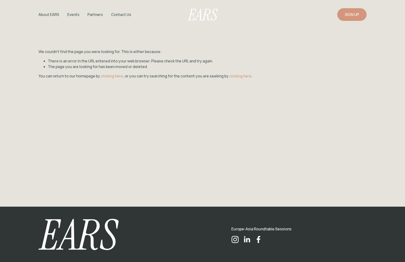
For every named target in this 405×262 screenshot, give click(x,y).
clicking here (112, 76)
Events (73, 14)
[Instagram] (235, 239)
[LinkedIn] (247, 239)
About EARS (48, 14)
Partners (95, 14)
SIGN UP (352, 14)
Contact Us (121, 14)
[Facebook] (258, 239)
